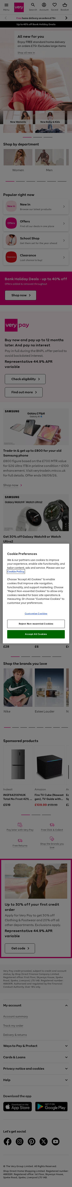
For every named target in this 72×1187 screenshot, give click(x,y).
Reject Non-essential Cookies (36, 623)
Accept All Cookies (36, 634)
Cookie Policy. (16, 571)
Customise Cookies (36, 613)
